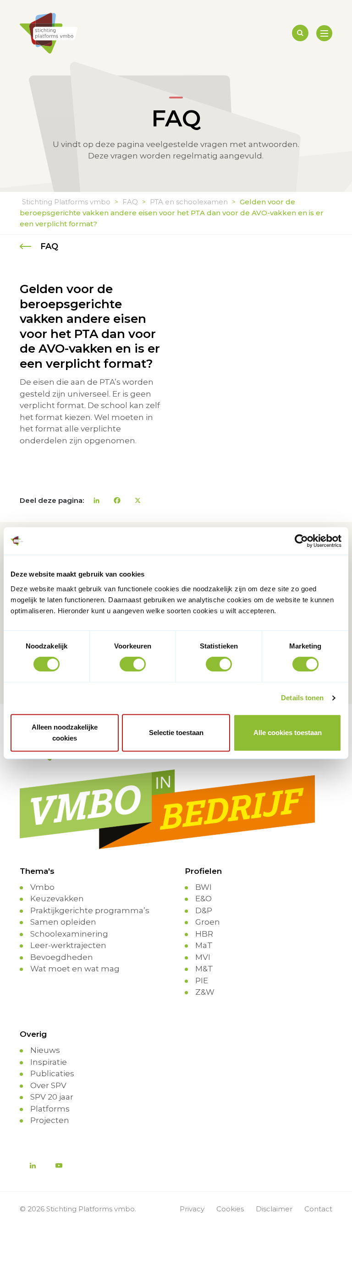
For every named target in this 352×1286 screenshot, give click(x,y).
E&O (203, 898)
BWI (203, 887)
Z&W (204, 992)
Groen (207, 921)
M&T (204, 968)
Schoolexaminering (69, 933)
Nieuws (45, 1050)
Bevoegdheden (61, 957)
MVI (202, 957)
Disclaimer (274, 1208)
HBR (204, 933)
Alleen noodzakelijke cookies (65, 732)
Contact (318, 1208)
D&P (203, 910)
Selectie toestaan (176, 732)
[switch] (133, 664)
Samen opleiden (63, 921)
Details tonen (302, 698)
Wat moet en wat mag (75, 968)
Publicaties (52, 1073)
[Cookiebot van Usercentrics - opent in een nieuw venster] (301, 541)
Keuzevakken (57, 898)
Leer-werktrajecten (68, 945)
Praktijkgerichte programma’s (89, 910)
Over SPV (48, 1085)
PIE (201, 980)
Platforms (50, 1108)
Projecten (49, 1120)
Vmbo (42, 887)
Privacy (192, 1208)
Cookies (230, 1208)
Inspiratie (48, 1062)
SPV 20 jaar (51, 1096)
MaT (204, 945)
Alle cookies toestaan (287, 732)
